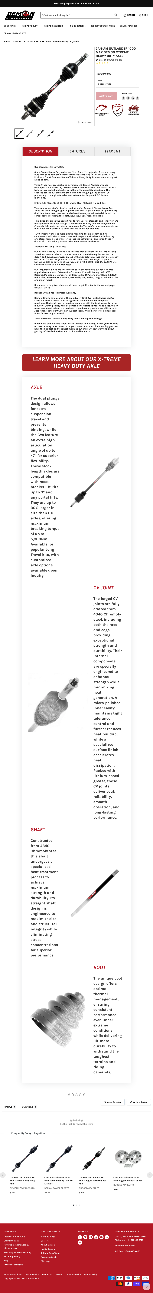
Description (40, 151)
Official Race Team (50, 1253)
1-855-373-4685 (132, 1251)
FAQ (6, 1260)
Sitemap (45, 1261)
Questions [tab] (27, 1106)
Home (7, 41)
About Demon (48, 1245)
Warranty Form (11, 1241)
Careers (45, 1241)
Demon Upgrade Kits (15, 33)
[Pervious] (3, 1175)
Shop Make (10, 26)
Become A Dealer (49, 1257)
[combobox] (76, 15)
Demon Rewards (128, 26)
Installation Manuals (14, 1236)
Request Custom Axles (103, 26)
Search (59, 1274)
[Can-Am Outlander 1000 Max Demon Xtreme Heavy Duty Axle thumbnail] (19, 133)
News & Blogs (48, 1236)
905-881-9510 (129, 1245)
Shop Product (30, 26)
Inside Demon (76, 26)
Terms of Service (73, 1274)
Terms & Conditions (13, 1274)
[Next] (150, 1175)
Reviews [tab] (8, 1106)
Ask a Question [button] (114, 1102)
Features (76, 151)
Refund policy (90, 1274)
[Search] (116, 15)
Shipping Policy (12, 1256)
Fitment (112, 151)
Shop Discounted (53, 26)
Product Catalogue (13, 1264)
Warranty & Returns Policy (17, 1252)
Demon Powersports (110, 60)
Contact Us (47, 1274)
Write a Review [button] (140, 1102)
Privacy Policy (32, 1274)
